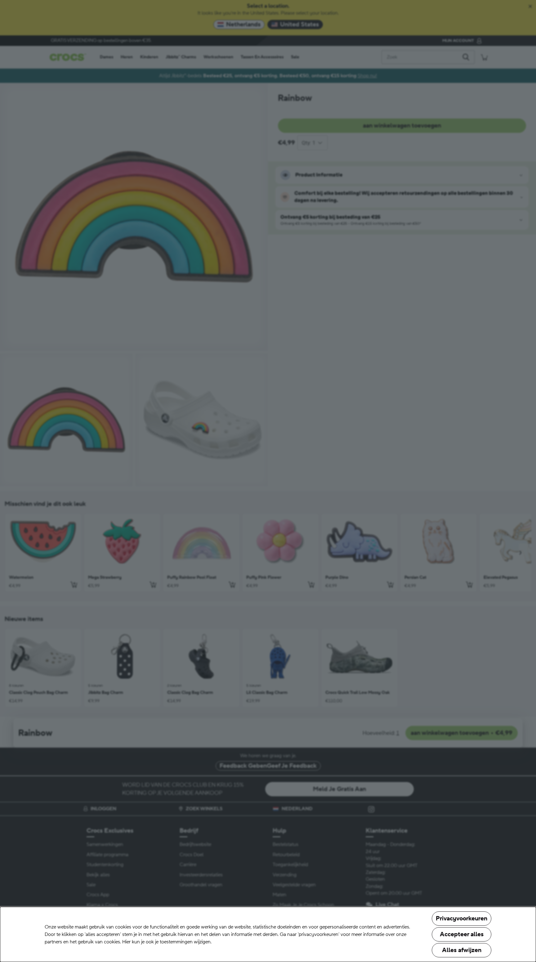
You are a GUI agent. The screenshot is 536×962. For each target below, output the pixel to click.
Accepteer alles (462, 934)
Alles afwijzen (461, 950)
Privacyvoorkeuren (461, 919)
